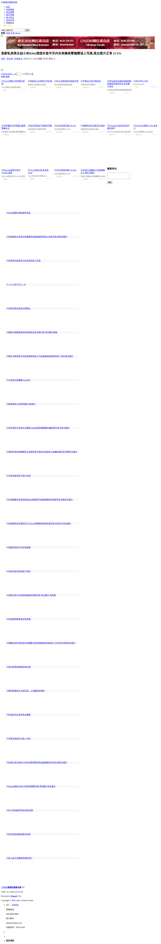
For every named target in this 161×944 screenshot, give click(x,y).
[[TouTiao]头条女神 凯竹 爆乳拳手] (119, 127)
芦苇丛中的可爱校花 (88, 84)
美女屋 (10, 59)
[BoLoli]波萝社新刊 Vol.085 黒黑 (13, 176)
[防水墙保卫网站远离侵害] (24, 887)
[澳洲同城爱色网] (9, 2)
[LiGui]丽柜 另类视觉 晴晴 (11, 87)
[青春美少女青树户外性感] (40, 81)
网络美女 (86, 132)
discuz (17, 33)
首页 (8, 7)
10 (11, 74)
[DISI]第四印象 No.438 (62, 173)
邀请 (8, 76)
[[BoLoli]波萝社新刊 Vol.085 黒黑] (14, 171)
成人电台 (10, 17)
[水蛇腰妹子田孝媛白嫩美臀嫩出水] (14, 127)
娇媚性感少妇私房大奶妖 (90, 129)
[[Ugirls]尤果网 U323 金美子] (146, 127)
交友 (13, 33)
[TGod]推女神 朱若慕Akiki (37, 176)
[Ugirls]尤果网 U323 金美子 (143, 132)
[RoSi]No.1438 (139, 84)
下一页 (30, 74)
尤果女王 (138, 134)
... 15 (14, 74)
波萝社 (5, 179)
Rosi (136, 87)
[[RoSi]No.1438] (146, 81)
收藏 (3, 76)
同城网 (9, 25)
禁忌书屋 (10, 15)
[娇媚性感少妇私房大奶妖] (93, 125)
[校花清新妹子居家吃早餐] (40, 125)
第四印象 (59, 132)
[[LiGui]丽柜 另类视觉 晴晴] (14, 82)
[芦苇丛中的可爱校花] (93, 81)
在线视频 (10, 9)
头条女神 (112, 134)
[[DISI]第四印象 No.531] (66, 125)
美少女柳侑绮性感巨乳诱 (63, 84)
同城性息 (10, 23)
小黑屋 (4, 887)
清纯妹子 (33, 132)
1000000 (15, 905)
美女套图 (10, 12)
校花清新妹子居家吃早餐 (37, 129)
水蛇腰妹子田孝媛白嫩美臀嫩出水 (14, 132)
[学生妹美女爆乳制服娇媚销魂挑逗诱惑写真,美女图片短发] (119, 84)
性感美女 (18, 59)
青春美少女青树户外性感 (37, 84)
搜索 (27, 30)
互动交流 (10, 20)
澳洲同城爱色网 (14, 887)
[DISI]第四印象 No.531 (62, 129)
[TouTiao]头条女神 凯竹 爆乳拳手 (119, 132)
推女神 (32, 178)
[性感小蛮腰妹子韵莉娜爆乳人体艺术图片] (93, 171)
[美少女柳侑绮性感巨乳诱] (66, 81)
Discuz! (14, 896)
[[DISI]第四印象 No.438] (66, 170)
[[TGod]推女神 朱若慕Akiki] (40, 171)
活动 (8, 33)
